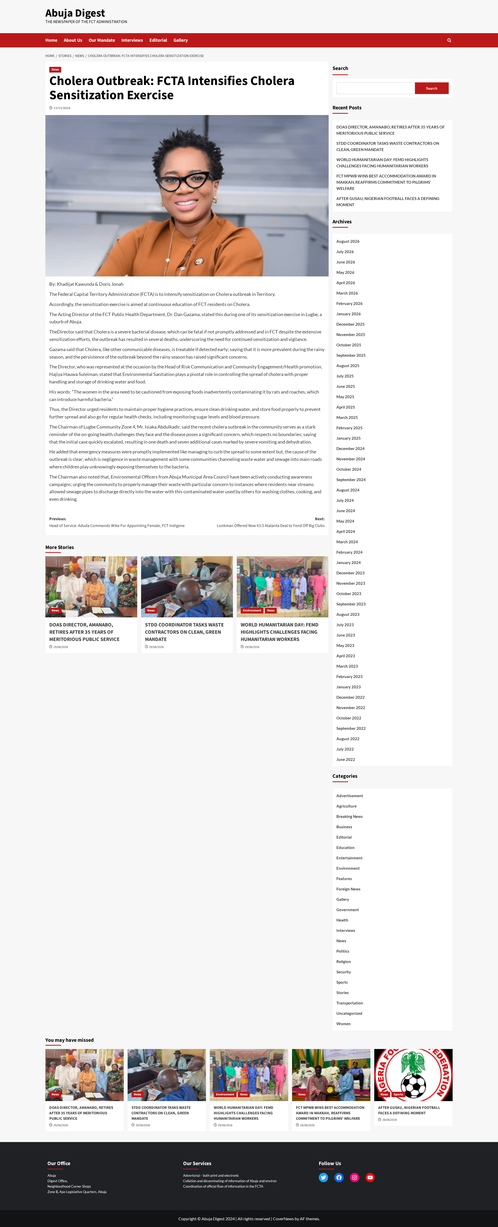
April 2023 (345, 655)
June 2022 (345, 759)
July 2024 (345, 500)
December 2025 (350, 324)
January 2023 (348, 686)
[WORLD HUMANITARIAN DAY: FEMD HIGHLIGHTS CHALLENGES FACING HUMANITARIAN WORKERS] (283, 586)
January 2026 (348, 313)
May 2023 (345, 645)
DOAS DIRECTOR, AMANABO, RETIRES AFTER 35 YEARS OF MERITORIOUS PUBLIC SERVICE (84, 632)
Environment (252, 610)
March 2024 (347, 541)
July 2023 (345, 624)
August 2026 (347, 241)
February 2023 (349, 676)
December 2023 (350, 572)
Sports (342, 982)
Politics (342, 951)
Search (340, 68)
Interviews (132, 40)
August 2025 (347, 365)
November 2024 (350, 458)
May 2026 (345, 272)
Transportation (349, 1003)
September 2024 (351, 479)
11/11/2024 (62, 108)
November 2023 (350, 583)
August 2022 (347, 738)
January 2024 (348, 562)
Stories (342, 992)
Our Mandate (102, 40)
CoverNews (283, 1218)
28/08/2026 (307, 1125)
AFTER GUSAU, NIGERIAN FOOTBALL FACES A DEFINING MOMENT (387, 201)
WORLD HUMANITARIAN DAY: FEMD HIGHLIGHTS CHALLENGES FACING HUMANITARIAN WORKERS (280, 632)
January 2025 (348, 438)
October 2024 (348, 469)
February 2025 (349, 427)
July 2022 (345, 749)
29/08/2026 (60, 647)
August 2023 (347, 614)
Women (343, 1023)
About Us (73, 40)
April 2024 (345, 531)
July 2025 (345, 376)
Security (343, 971)
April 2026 (345, 282)
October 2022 (348, 718)
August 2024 (347, 490)
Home (51, 40)
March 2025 (347, 417)
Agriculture (346, 806)
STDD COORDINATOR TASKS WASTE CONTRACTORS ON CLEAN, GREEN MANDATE (184, 632)
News (55, 69)
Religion (343, 961)
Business (344, 826)
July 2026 (345, 251)
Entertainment (349, 857)
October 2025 (348, 345)
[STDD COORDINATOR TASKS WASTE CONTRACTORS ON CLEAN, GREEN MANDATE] (187, 586)
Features (344, 878)
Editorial (158, 40)
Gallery (181, 40)
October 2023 (348, 593)
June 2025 (345, 386)
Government (347, 909)
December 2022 (350, 697)
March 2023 (347, 666)
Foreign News (348, 889)
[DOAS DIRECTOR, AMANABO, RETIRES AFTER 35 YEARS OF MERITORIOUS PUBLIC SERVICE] (91, 586)
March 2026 (347, 293)
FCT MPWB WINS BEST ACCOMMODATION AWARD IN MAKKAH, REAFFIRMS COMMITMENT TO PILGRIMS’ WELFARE (386, 182)
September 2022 (351, 728)
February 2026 (349, 303)
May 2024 (345, 521)
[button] (449, 40)
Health (342, 920)
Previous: (117, 522)
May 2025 (345, 396)
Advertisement (349, 795)
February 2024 (349, 552)
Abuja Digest (75, 13)
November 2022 (350, 707)
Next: (271, 522)
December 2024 (350, 448)
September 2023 (351, 604)
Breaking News (349, 816)
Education (345, 847)
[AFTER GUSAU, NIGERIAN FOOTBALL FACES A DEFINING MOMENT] (413, 1075)
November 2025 (350, 334)
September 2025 (351, 355)
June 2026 (345, 262)
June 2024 (345, 510)
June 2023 (345, 635)
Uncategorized (349, 1013)
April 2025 (345, 407)
